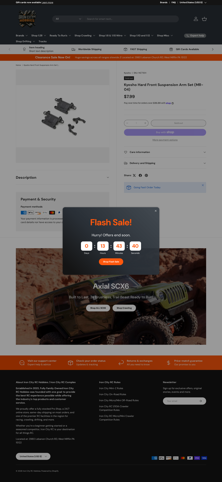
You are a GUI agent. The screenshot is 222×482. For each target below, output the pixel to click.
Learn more (47, 2)
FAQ (174, 2)
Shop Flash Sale (111, 261)
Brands (163, 2)
